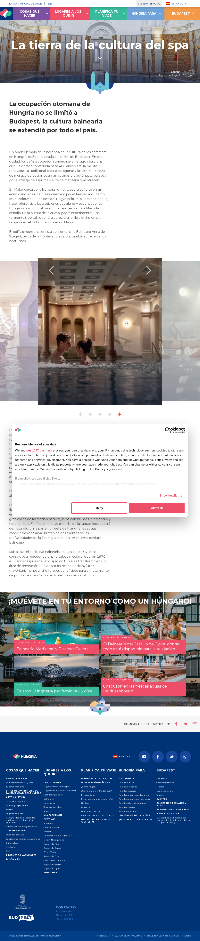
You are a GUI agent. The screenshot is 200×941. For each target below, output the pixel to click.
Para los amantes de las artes (134, 795)
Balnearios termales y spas (19, 782)
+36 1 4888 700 (64, 919)
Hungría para (143, 13)
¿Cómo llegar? (88, 786)
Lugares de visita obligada (57, 786)
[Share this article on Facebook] (175, 724)
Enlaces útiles (88, 795)
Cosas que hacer (29, 13)
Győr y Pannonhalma (54, 860)
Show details (168, 495)
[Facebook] (158, 756)
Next (149, 270)
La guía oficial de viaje (25, 3)
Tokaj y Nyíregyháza (54, 840)
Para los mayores (127, 791)
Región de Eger (52, 856)
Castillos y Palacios (165, 782)
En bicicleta (12, 843)
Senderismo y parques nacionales (23, 839)
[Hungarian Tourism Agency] (22, 901)
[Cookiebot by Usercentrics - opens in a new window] (168, 430)
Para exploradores (128, 786)
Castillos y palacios (15, 801)
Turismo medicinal (15, 786)
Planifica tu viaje (106, 13)
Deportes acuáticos (15, 834)
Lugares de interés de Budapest (60, 790)
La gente (85, 807)
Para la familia (126, 782)
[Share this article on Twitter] (183, 724)
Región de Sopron (53, 848)
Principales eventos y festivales (22, 826)
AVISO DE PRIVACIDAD (128, 936)
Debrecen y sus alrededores (57, 835)
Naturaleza (49, 803)
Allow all (157, 508)
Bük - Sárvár (50, 852)
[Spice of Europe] (22, 917)
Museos (47, 811)
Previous (51, 270)
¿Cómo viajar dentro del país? (96, 791)
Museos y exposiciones (17, 805)
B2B (50, 3)
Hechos (85, 803)
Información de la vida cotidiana (97, 815)
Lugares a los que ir (68, 13)
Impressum (103, 936)
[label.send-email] (192, 724)
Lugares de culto (14, 813)
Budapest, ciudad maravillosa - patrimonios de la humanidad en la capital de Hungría (173, 820)
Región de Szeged (53, 864)
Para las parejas (127, 807)
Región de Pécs (51, 844)
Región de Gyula (52, 868)
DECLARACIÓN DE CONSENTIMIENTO (169, 936)
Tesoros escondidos (53, 807)
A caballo (11, 847)
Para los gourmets (128, 811)
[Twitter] (172, 756)
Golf (8, 851)
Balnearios (49, 799)
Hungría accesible (90, 811)
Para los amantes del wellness (134, 799)
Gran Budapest (51, 827)
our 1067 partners (39, 450)
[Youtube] (144, 756)
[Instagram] (185, 756)
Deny (99, 508)
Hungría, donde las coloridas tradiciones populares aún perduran (20, 820)
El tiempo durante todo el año (97, 799)
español (177, 3)
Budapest (48, 823)
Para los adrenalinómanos (132, 803)
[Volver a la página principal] (25, 756)
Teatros (9, 809)
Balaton (48, 831)
